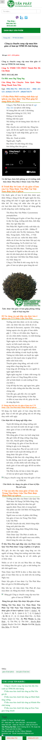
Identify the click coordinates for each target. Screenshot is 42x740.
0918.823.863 (11, 25)
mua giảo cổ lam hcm (22, 672)
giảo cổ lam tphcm (8, 672)
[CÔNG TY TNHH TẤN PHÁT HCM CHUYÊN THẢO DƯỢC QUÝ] (21, 3)
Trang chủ (6, 38)
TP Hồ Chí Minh (17, 38)
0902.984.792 (11, 23)
